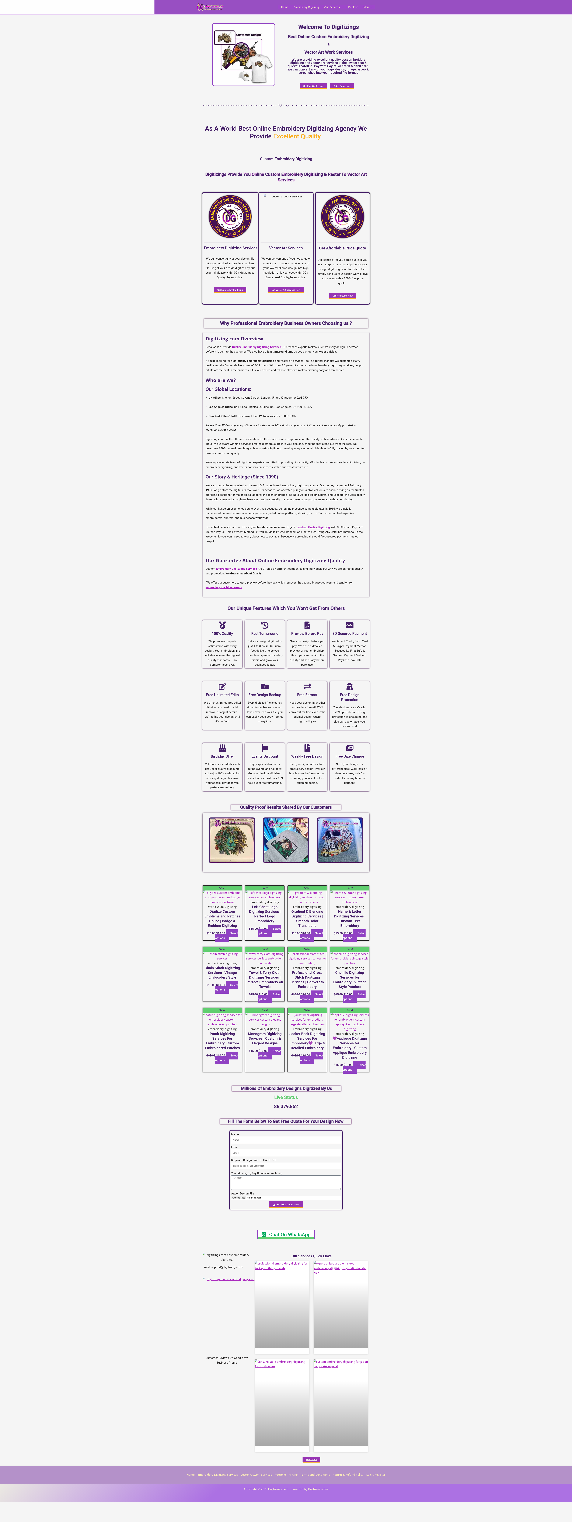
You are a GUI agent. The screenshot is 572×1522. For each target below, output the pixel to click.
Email (234, 1147)
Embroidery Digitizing (306, 7)
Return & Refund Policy (348, 1475)
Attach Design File (242, 1193)
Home (284, 7)
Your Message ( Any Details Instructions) (257, 1173)
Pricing (293, 1475)
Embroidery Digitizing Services (218, 1475)
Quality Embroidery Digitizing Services (256, 347)
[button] (341, 7)
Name (235, 1134)
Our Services (332, 7)
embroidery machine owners (224, 587)
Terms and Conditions (315, 1475)
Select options (226, 936)
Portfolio (353, 7)
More (366, 7)
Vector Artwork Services (256, 1475)
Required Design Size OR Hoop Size (253, 1160)
